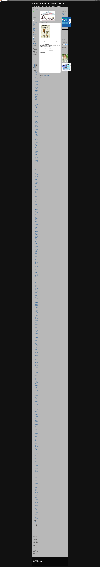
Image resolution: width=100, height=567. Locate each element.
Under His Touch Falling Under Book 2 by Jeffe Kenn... (36, 498)
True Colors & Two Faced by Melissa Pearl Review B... (36, 260)
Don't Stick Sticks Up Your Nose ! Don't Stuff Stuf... (36, 344)
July (35, 522)
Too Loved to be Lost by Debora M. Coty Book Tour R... (36, 310)
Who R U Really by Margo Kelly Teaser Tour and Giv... (36, 502)
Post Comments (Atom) (46, 75)
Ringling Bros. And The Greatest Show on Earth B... (36, 213)
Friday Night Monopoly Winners (46, 6)
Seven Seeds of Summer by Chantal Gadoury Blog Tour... (36, 472)
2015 (34, 66)
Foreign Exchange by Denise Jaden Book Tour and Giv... (36, 444)
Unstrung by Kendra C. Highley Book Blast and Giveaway (36, 454)
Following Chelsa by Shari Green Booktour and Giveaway (36, 238)
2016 (34, 65)
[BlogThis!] (50, 50)
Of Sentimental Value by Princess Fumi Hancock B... (36, 256)
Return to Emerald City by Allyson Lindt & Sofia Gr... (36, 126)
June (35, 523)
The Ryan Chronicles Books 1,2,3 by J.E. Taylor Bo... (36, 382)
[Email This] (49, 50)
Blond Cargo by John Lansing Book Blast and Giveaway (36, 352)
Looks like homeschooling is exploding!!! (35, 40)
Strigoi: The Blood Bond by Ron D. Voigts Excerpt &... (36, 272)
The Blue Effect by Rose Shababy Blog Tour (36, 102)
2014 (34, 67)
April (35, 525)
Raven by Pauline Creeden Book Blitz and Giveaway (36, 120)
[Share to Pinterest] (52, 50)
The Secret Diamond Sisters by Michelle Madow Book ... (36, 440)
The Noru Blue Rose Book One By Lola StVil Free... (36, 331)
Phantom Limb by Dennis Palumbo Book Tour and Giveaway (36, 484)
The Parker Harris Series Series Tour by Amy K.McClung (36, 183)
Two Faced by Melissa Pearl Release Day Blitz (36, 447)
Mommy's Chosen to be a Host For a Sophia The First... (36, 84)
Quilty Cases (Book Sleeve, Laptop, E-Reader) (35, 30)
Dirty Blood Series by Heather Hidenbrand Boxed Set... (36, 509)
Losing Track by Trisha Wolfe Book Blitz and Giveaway (36, 356)
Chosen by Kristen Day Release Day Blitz (36, 288)
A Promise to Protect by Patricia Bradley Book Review (36, 203)
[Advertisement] (46, 83)
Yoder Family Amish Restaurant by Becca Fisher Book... (36, 411)
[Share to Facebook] (51, 50)
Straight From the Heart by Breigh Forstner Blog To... (36, 319)
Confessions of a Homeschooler (35, 28)
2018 (34, 63)
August (36, 521)
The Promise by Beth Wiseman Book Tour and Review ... (36, 300)
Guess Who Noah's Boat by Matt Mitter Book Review (36, 105)
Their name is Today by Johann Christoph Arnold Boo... (36, 217)
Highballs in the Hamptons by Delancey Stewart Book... (36, 153)
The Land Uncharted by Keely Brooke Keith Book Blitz (36, 200)
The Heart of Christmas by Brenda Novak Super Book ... (36, 143)
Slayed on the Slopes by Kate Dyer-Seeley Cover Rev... (36, 465)
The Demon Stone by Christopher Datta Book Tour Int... (36, 389)
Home (34, 6)
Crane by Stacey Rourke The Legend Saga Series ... (36, 224)
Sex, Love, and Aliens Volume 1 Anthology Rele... (36, 341)
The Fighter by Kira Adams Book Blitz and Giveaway (36, 146)
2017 (34, 64)
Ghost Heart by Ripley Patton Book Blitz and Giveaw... (36, 303)
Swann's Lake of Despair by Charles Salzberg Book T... (36, 232)
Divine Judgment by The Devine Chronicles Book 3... (36, 495)
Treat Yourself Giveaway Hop (36, 372)
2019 (34, 62)
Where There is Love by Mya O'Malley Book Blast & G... (36, 407)
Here (50, 46)
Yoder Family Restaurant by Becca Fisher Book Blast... (36, 359)
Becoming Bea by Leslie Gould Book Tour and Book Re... (36, 172)
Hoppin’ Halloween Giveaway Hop (36, 207)
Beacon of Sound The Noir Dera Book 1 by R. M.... (36, 334)
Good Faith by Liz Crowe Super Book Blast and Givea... (36, 276)
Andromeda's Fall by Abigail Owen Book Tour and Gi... (36, 78)
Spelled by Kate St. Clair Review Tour (36, 313)
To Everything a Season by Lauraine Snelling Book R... (36, 196)
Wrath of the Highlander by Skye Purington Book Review (36, 458)
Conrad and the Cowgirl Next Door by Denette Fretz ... (36, 469)
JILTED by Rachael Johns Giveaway (36, 432)
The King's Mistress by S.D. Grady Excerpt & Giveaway (36, 108)
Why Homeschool (35, 38)
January (36, 528)
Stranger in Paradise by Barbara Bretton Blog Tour (36, 190)
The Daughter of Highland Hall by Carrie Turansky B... (36, 136)
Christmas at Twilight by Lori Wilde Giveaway (36, 133)
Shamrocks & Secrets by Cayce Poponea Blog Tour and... (36, 292)
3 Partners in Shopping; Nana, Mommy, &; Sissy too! (48, 3)
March (35, 526)
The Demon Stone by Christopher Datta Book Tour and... (36, 419)
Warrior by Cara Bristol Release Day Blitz (36, 285)
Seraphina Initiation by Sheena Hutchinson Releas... (36, 386)
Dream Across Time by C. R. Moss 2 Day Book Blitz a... (36, 263)
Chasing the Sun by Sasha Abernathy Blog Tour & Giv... (36, 228)
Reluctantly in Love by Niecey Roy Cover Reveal (36, 404)
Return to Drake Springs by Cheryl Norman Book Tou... (36, 279)
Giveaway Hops (38, 6)
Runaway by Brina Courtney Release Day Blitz (36, 306)
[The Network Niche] (66, 26)
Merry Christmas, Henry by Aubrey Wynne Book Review (36, 429)
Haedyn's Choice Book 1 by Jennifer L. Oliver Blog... (36, 98)
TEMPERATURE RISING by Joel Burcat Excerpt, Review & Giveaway (35, 23)
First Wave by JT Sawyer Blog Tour (36, 422)
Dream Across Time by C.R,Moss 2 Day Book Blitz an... (36, 246)
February (36, 527)
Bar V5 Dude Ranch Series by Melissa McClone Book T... (36, 316)
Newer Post (42, 73)
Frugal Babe (35, 43)
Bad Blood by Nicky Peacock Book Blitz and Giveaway (36, 168)
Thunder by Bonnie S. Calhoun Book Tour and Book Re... (36, 451)
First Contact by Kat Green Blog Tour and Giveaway (36, 462)
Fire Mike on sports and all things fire (35, 34)
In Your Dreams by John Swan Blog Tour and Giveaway (36, 253)
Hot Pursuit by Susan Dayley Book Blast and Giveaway (36, 379)
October (36, 71)
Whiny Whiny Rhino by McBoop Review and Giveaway (36, 517)
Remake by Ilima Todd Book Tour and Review (36, 249)
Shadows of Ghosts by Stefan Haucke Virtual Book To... (36, 74)
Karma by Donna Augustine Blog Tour (36, 81)
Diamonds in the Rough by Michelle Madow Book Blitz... (36, 115)
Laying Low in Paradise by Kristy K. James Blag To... (36, 130)
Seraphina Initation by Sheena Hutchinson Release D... (36, 327)
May (35, 524)
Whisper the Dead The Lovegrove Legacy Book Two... (36, 491)
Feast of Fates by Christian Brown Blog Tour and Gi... (36, 425)
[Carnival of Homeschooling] (65, 61)
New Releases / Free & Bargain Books (56, 6)
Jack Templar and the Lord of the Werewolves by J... (36, 363)
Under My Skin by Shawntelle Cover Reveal (36, 283)
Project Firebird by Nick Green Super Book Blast (36, 235)
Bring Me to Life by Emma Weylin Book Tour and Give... (36, 337)
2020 (34, 61)
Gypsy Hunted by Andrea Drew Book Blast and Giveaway (36, 95)
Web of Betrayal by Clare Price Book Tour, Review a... (36, 296)
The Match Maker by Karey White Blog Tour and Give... (36, 112)
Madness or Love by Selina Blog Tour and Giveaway (36, 220)
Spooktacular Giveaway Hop (36, 401)
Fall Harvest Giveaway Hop (36, 399)
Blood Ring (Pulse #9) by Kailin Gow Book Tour (36, 193)
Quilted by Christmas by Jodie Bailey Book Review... (36, 139)
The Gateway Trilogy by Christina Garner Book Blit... (36, 210)
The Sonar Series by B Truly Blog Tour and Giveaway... (36, 435)
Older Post (58, 73)
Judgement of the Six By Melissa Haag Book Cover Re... (36, 506)
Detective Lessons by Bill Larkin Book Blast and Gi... (36, 161)
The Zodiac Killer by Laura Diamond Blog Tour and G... (36, 324)
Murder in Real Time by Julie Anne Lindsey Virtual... (36, 266)
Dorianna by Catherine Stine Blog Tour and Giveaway (36, 157)
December (36, 68)
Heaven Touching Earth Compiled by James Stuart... (36, 476)
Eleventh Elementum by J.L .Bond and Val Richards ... (36, 88)
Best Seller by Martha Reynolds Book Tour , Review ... (36, 480)
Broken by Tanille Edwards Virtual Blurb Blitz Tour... (36, 488)
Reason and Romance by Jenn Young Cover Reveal (36, 123)
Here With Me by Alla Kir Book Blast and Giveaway (36, 150)
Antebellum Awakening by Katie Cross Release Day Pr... (36, 415)
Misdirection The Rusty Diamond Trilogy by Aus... (36, 375)
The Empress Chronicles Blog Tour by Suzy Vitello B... (36, 175)
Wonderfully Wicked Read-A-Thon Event (36, 370)
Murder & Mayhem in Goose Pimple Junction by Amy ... (36, 242)
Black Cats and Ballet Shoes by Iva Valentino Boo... (36, 91)
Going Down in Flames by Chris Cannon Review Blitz (36, 164)
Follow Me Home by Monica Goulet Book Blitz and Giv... (36, 348)
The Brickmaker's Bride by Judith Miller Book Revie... (36, 396)
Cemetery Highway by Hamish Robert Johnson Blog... (36, 513)
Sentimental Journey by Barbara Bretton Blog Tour (36, 179)
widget (37, 9)
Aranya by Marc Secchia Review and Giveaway (36, 393)
